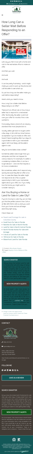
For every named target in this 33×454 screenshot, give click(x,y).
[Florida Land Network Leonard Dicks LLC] (16, 9)
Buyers (15, 248)
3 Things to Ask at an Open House (12, 311)
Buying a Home (13, 250)
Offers (4, 252)
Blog (11, 248)
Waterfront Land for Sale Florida (15, 239)
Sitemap (18, 445)
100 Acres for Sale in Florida (13, 237)
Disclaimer (11, 447)
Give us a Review (16, 378)
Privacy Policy (12, 446)
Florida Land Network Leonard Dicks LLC (16, 358)
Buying (19, 248)
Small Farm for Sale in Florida (14, 222)
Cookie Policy (19, 446)
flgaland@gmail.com (13, 4)
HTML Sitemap (24, 445)
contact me (19, 300)
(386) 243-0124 (23, 4)
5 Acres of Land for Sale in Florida (15, 235)
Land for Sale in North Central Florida (17, 227)
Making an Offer (22, 250)
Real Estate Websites (13, 451)
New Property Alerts (16, 284)
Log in (5, 451)
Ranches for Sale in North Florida (15, 225)
